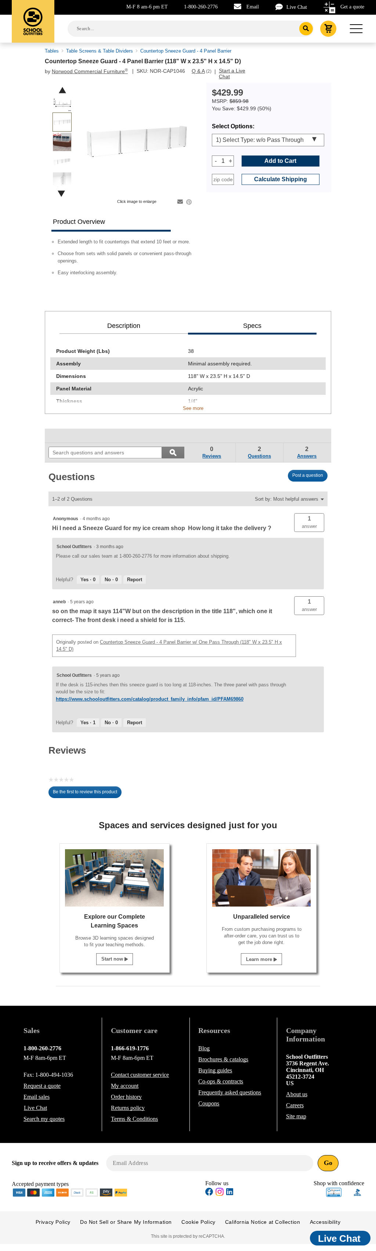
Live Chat (296, 7)
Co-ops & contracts (220, 1081)
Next (61, 193)
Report (134, 579)
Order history (126, 1097)
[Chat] (280, 7)
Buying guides (215, 1070)
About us (296, 1094)
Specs (252, 325)
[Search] (306, 28)
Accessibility (325, 1222)
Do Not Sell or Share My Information (126, 1222)
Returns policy (128, 1108)
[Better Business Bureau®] (357, 1192)
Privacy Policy (53, 1222)
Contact (140, 1075)
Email (252, 7)
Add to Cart (280, 161)
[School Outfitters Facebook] (209, 1193)
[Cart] (328, 29)
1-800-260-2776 (201, 7)
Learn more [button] (260, 959)
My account (124, 1086)
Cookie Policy (198, 1222)
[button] (309, 523)
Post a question (307, 475)
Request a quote (42, 1086)
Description (123, 325)
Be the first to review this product (87, 793)
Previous (62, 90)
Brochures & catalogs (223, 1059)
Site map (296, 1116)
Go (328, 1162)
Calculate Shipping (280, 179)
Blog (204, 1048)
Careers (295, 1105)
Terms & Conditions (134, 1119)
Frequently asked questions (229, 1092)
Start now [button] (112, 959)
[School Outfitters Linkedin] (229, 1193)
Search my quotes (44, 1119)
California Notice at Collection (262, 1222)
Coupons (208, 1103)
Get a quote (352, 7)
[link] (65, 435)
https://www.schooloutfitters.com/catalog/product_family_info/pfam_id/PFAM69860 (149, 699)
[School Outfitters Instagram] (220, 1194)
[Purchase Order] (91, 1192)
